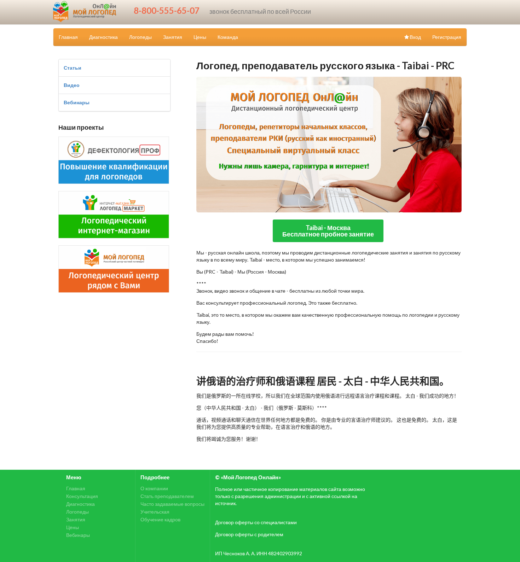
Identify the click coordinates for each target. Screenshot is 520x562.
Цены (199, 37)
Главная (68, 37)
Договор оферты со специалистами (256, 522)
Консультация (82, 496)
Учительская (154, 512)
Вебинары (76, 102)
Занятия (172, 37)
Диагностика (103, 37)
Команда (228, 37)
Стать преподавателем (167, 496)
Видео (72, 85)
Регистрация (446, 37)
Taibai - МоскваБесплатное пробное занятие (328, 231)
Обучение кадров (160, 519)
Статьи (72, 68)
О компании (154, 488)
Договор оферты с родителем (249, 534)
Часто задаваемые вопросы (172, 504)
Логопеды (140, 37)
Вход (415, 37)
